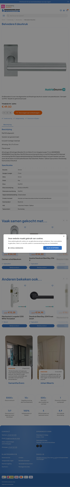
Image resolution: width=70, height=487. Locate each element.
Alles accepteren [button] (53, 248)
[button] (15, 248)
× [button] (63, 236)
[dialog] (35, 243)
